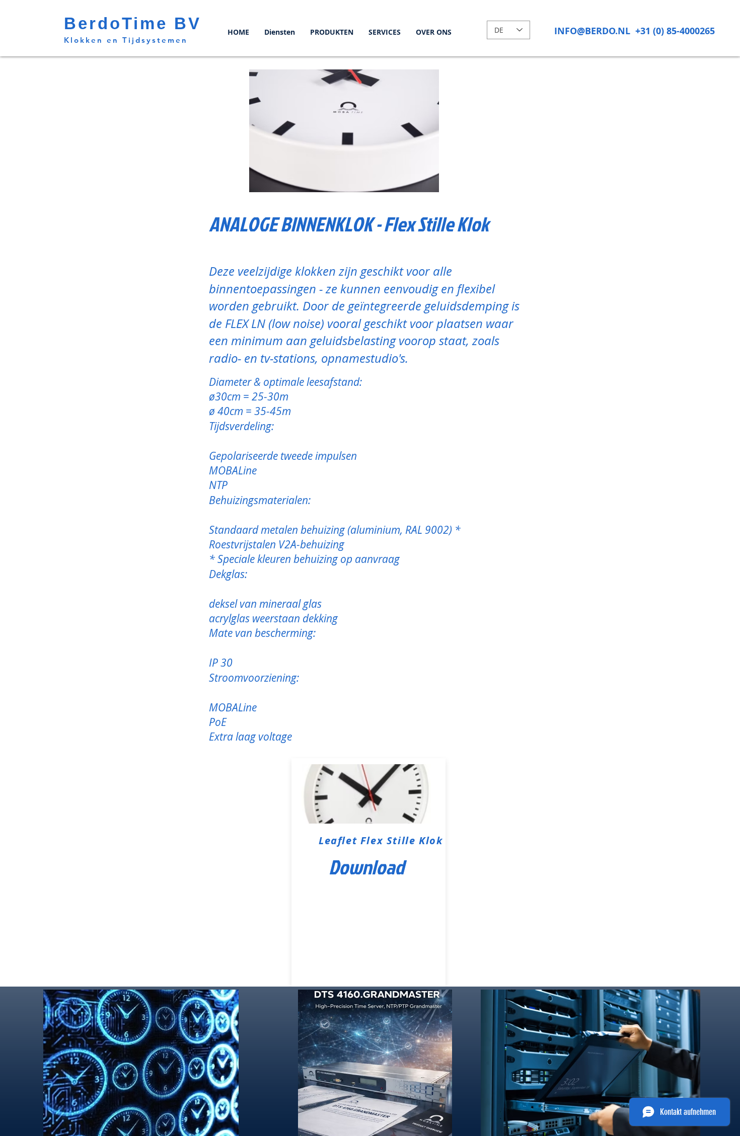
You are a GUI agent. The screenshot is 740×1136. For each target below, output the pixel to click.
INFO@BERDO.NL (592, 31)
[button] (353, 130)
